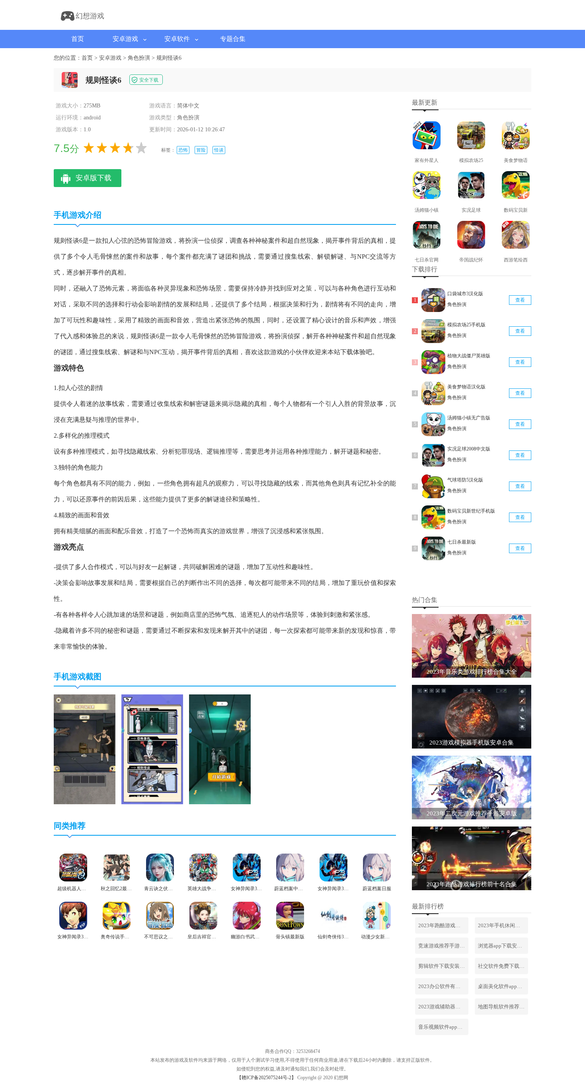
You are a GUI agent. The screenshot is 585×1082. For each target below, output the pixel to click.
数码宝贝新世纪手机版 (471, 511)
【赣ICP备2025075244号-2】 (266, 1077)
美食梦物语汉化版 (466, 387)
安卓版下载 (93, 178)
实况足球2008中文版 (468, 449)
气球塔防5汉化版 (465, 480)
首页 (77, 38)
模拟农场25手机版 (466, 325)
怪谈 (219, 150)
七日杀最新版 (461, 542)
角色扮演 (139, 58)
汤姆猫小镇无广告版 (468, 418)
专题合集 (233, 38)
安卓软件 (177, 38)
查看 (520, 300)
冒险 (201, 150)
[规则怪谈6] (84, 802)
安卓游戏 (125, 38)
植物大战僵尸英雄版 (468, 356)
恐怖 (183, 150)
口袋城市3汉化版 (465, 293)
